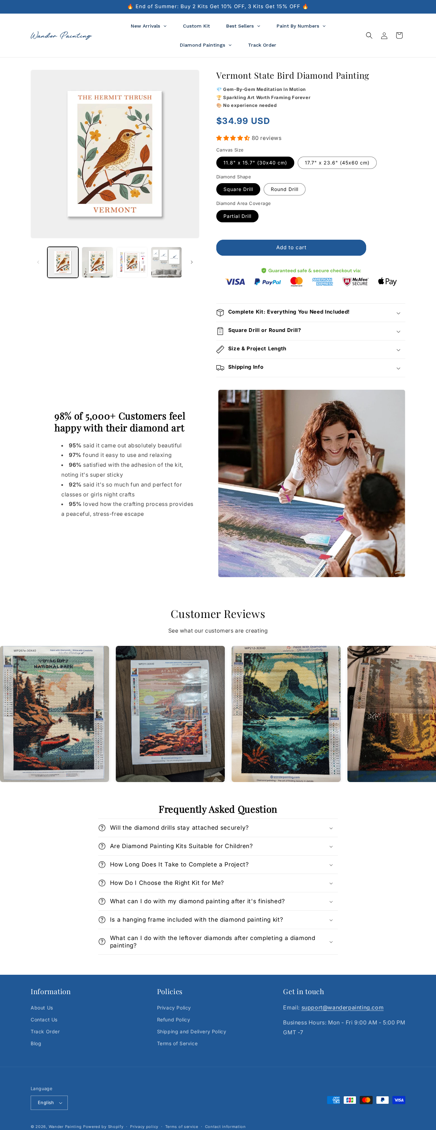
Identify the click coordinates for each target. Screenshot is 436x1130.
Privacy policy (144, 1126)
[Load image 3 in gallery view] (131, 262)
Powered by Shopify (103, 1126)
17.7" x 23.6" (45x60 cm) (337, 162)
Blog (36, 1044)
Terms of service (181, 1126)
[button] (369, 35)
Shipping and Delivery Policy (192, 1032)
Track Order (45, 1032)
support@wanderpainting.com (342, 1007)
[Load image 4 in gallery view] (166, 262)
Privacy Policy (174, 1007)
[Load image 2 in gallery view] (97, 262)
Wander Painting (65, 1126)
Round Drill (284, 189)
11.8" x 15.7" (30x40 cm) (255, 162)
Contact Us (44, 1020)
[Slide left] (38, 262)
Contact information (225, 1126)
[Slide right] (191, 262)
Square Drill (238, 189)
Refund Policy (173, 1020)
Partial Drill (237, 216)
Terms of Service (177, 1044)
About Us (42, 1007)
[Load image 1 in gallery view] (62, 262)
